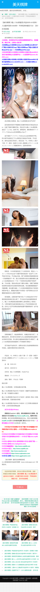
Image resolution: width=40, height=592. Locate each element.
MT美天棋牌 (17, 31)
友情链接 (21, 578)
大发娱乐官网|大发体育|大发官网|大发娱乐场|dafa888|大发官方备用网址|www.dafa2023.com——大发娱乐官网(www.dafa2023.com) (20, 61)
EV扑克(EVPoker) (13, 409)
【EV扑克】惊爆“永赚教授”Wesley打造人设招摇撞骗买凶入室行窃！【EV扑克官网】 (11, 501)
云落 (26, 580)
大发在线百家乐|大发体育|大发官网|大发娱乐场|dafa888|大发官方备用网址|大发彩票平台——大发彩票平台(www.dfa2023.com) (20, 54)
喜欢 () (21, 487)
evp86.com (5, 421)
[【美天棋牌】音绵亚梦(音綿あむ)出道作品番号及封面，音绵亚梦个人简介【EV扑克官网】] (10, 535)
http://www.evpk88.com (22, 446)
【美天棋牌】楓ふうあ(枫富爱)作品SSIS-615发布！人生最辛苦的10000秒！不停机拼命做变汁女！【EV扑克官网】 (20, 25)
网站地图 (28, 578)
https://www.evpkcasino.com (20, 453)
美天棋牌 (15, 578)
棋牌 (6, 14)
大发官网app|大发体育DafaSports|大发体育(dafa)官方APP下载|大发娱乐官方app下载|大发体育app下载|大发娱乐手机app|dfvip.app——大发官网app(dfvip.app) (20, 47)
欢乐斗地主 (12, 14)
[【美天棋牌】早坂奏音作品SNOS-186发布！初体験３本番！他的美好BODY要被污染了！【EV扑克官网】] (10, 517)
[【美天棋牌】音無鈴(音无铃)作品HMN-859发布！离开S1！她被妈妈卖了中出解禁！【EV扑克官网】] (29, 517)
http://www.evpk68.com (20, 449)
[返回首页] (2, 14)
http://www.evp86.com (21, 416)
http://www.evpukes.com (19, 451)
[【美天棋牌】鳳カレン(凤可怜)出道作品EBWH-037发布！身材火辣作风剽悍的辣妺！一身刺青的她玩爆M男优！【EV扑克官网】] (29, 535)
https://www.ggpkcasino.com (20, 456)
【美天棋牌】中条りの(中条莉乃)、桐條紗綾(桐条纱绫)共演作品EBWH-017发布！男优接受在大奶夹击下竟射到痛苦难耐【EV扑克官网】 (29, 502)
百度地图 (15, 580)
